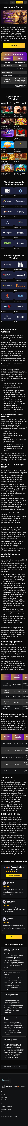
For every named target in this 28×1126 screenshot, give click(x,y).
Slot (23, 103)
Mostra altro (14, 936)
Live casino (10, 103)
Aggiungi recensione (14, 875)
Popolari (3, 103)
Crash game (17, 103)
